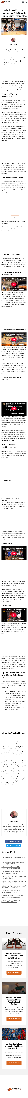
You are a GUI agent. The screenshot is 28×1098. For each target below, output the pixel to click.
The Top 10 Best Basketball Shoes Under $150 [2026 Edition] (12, 863)
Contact (4, 1083)
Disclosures (12, 1083)
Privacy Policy (22, 1083)
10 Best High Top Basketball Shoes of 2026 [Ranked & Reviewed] (13, 886)
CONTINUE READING (14, 972)
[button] (23, 2)
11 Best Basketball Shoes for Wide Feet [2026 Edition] (14, 956)
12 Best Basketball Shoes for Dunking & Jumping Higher (14, 1046)
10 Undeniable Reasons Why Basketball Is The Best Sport (10, 867)
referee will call (15, 215)
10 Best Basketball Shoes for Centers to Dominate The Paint (13, 882)
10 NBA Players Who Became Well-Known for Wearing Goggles (12, 896)
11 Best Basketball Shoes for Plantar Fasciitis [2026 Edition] (14, 1001)
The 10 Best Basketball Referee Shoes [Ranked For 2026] (11, 891)
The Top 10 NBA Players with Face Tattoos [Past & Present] (12, 872)
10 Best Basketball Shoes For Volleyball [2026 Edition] (10, 901)
